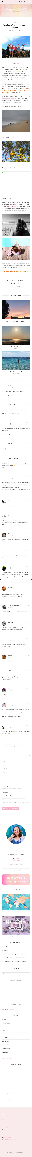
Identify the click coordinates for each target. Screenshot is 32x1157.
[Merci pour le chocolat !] (16, 10)
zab (9, 550)
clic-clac (7, 277)
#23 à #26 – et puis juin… (16, 346)
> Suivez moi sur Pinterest (8, 1093)
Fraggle (10, 423)
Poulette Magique (6, 1048)
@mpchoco (11, 1009)
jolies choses (11, 280)
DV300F (19, 77)
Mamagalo (10, 622)
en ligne (7, 1099)
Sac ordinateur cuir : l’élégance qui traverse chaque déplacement (15, 954)
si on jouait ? (13, 283)
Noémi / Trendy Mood (13, 605)
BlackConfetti (5, 1052)
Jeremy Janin (5, 1026)
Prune (9, 533)
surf (21, 283)
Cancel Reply (29, 755)
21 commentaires (19, 30)
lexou (9, 515)
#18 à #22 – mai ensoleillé (16, 371)
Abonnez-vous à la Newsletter (16, 864)
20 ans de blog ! (5, 950)
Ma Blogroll (5, 1127)
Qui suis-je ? (6, 1116)
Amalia (9, 385)
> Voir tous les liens (6, 1058)
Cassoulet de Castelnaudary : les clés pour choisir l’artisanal (15, 961)
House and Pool (12, 404)
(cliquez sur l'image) (16, 911)
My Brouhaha (5, 1034)
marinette (10, 703)
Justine (10, 655)
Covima (10, 587)
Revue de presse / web (8, 1118)
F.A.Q (4, 1129)
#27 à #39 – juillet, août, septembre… (16, 321)
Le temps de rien (5, 946)
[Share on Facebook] (12, 287)
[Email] (20, 287)
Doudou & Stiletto (6, 1044)
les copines (21, 280)
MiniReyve (4, 1019)
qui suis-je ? (16, 858)
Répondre (27, 385)
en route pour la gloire (19, 277)
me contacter (16, 860)
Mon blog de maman (6, 1030)
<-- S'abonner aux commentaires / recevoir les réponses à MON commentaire (16, 802)
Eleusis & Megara (5, 1041)
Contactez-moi (6, 1119)
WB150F (12, 77)
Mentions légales (7, 1137)
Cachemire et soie (6, 1023)
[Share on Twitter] (15, 287)
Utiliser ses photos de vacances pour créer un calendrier (14, 957)
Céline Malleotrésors (6, 1037)
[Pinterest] (17, 287)
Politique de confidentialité (9, 1139)
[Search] (29, 2)
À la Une (16, 22)
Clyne (17, 63)
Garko (16, 204)
